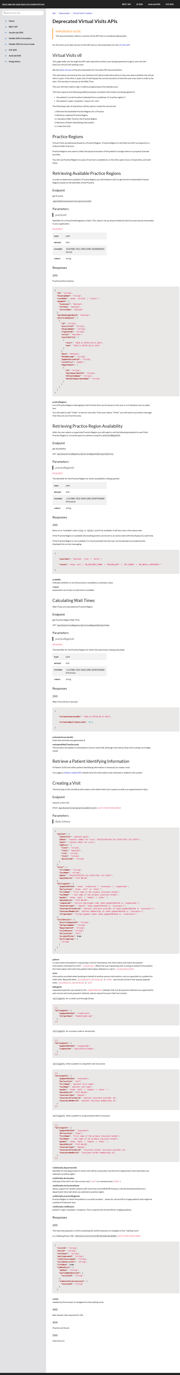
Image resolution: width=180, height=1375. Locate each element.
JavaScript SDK (15, 32)
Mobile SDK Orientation (19, 38)
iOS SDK (12, 50)
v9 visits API (124, 45)
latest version (65, 70)
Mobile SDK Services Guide (21, 44)
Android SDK (14, 55)
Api (54, 13)
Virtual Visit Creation (82, 13)
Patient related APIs (73, 772)
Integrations (14, 61)
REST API (13, 26)
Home (11, 21)
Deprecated (64, 13)
